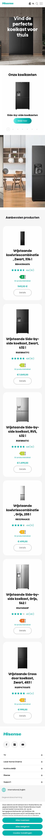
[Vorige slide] (5, 171)
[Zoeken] (37, 3)
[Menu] (41, 3)
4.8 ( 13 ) (30, 446)
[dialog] (22, 820)
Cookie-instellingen (22, 833)
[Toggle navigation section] (42, 755)
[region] (22, 36)
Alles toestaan (22, 820)
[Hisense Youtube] (22, 744)
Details (22, 292)
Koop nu (11, 200)
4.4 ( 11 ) (30, 525)
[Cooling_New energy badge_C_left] (22, 365)
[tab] (8, 129)
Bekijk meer (22, 121)
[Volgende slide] (40, 171)
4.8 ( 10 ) (30, 358)
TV (5, 755)
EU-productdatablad (22, 281)
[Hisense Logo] (13, 3)
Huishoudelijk (10, 768)
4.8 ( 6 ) (30, 693)
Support (7, 782)
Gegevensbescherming (12, 797)
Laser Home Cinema (13, 762)
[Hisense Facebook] (6, 744)
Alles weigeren (23, 826)
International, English (16, 790)
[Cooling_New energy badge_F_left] (22, 621)
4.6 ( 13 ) (30, 270)
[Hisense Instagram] (14, 744)
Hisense (7, 775)
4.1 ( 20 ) (30, 614)
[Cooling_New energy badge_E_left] (22, 532)
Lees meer (24, 200)
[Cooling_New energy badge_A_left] (22, 277)
